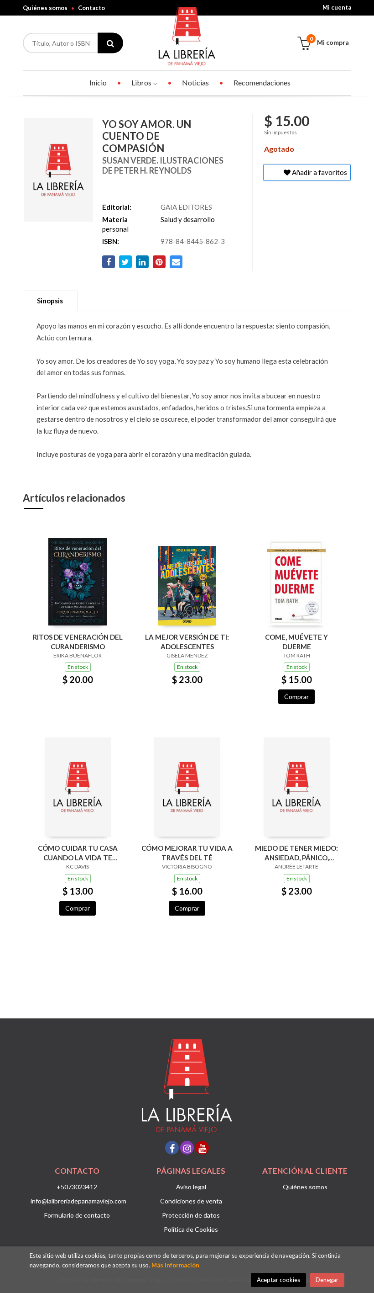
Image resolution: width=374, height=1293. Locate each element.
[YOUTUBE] (202, 1148)
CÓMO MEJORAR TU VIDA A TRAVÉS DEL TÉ (187, 853)
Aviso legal (191, 1187)
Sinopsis (50, 301)
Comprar (296, 696)
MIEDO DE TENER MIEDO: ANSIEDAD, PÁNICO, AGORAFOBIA (296, 853)
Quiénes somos (45, 7)
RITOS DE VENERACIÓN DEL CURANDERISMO (78, 642)
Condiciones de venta (191, 1201)
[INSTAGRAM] (187, 1148)
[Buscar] (110, 43)
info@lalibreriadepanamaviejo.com (78, 1201)
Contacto (91, 7)
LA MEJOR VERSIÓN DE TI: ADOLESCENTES (187, 642)
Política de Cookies (191, 1229)
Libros (142, 82)
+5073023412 (77, 1187)
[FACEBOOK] (172, 1148)
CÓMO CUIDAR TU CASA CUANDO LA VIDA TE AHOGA (78, 853)
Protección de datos (191, 1215)
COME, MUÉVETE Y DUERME (296, 642)
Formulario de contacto (77, 1215)
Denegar (327, 1279)
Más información (175, 1265)
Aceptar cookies (278, 1279)
